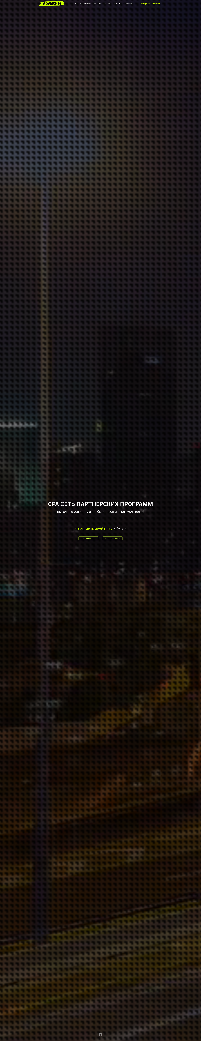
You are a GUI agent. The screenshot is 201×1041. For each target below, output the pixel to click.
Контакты (127, 4)
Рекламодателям (87, 4)
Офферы (102, 4)
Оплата (117, 4)
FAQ (109, 4)
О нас (74, 4)
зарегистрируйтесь (93, 529)
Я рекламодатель (112, 538)
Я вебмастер (88, 538)
